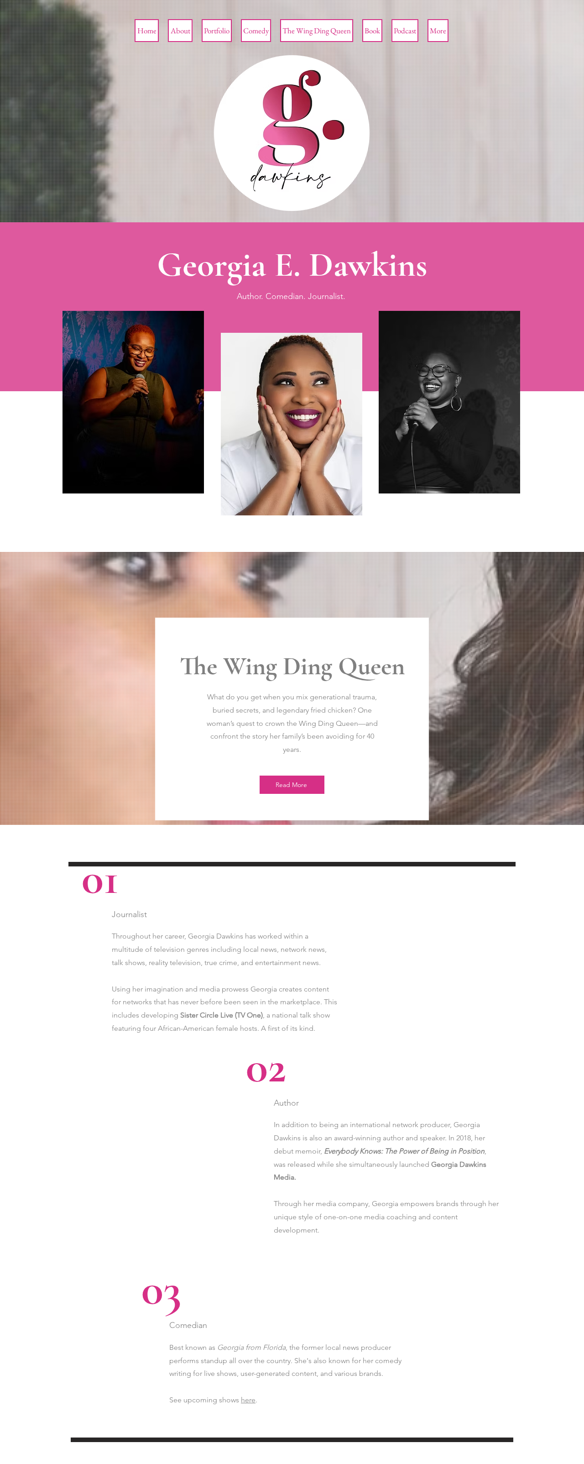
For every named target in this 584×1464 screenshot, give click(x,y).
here (248, 1400)
